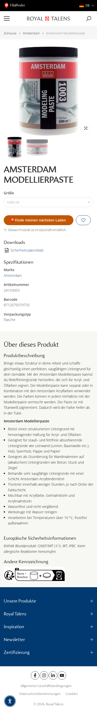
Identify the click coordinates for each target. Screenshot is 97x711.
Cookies (72, 694)
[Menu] (13, 19)
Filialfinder (17, 5)
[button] (87, 5)
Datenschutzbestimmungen (40, 694)
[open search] (89, 19)
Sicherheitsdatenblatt (27, 250)
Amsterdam (31, 33)
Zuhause (10, 33)
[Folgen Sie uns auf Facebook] (35, 675)
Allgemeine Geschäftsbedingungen (46, 686)
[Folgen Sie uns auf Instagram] (44, 675)
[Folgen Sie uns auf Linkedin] (53, 675)
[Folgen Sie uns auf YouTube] (62, 675)
